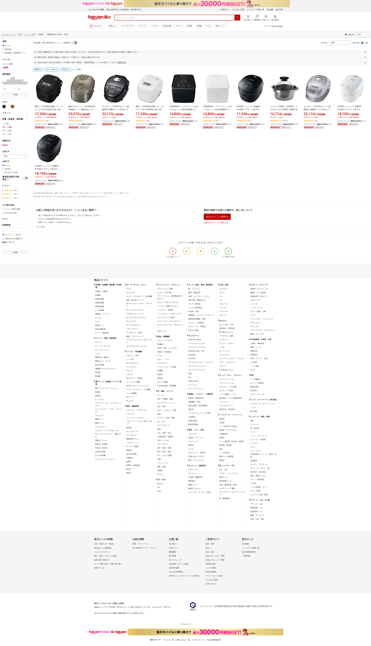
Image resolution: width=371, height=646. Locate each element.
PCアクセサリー (132, 363)
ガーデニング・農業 (227, 488)
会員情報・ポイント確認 (178, 564)
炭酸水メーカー (101, 440)
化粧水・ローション (196, 438)
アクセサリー (162, 363)
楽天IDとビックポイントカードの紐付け (184, 576)
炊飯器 (97, 392)
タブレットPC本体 (164, 293)
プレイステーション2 (196, 370)
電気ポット (99, 419)
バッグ (252, 407)
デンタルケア (131, 435)
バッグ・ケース (256, 308)
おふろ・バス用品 (226, 391)
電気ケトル (99, 423)
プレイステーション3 (196, 366)
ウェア (252, 315)
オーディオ (130, 293)
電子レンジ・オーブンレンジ (106, 388)
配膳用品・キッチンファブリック (201, 315)
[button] (4, 80)
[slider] (2, 84)
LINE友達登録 (210, 572)
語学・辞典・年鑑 (164, 448)
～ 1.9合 (5, 124)
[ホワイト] (8, 106)
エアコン (179, 26)
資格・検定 (161, 467)
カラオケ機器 (162, 382)
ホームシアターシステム (135, 317)
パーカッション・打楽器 (166, 367)
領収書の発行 (210, 564)
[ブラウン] (12, 106)
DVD (159, 491)
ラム (221, 300)
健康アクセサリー (195, 488)
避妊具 (190, 409)
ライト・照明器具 (102, 333)
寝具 (252, 421)
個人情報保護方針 (249, 552)
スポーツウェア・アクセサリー (262, 330)
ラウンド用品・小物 (258, 311)
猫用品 (221, 419)
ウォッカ (222, 308)
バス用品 (253, 362)
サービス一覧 (168, 640)
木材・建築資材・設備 (228, 485)
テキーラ (222, 315)
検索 (16, 95)
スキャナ (129, 374)
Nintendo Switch (194, 340)
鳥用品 (221, 438)
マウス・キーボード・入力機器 (138, 389)
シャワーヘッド (132, 443)
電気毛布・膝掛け (102, 357)
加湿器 (97, 372)
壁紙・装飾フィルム (258, 476)
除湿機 (97, 376)
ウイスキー (223, 289)
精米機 (97, 396)
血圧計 (128, 469)
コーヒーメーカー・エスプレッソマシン (108, 404)
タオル (252, 370)
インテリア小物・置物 (259, 495)
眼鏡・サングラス (257, 334)
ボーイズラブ (162, 444)
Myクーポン (173, 560)
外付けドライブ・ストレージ (137, 386)
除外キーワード (8, 242)
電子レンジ (219, 26)
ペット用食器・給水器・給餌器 (231, 441)
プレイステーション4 (196, 347)
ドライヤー (142, 26)
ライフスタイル (163, 425)
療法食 (221, 460)
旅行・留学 (161, 406)
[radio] (3, 46)
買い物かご (173, 544)
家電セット (113, 26)
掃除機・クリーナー (103, 314)
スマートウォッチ (257, 394)
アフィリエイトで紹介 (214, 576)
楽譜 (159, 414)
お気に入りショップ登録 (215, 560)
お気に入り (173, 548)
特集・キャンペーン (140, 544)
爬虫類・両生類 (225, 445)
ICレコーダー (131, 321)
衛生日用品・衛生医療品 (197, 406)
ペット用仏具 (224, 453)
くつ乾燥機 (99, 310)
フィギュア (223, 340)
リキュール (223, 304)
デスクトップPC (132, 356)
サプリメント (193, 470)
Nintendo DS (193, 381)
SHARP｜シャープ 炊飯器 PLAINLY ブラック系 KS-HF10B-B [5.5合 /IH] (248, 109)
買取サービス (99, 568)
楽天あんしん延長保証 (103, 548)
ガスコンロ (99, 415)
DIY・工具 (223, 470)
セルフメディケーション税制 (105, 613)
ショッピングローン (102, 552)
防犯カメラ (223, 477)
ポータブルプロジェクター (136, 346)
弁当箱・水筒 (193, 311)
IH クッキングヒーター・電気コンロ (108, 435)
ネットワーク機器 (133, 382)
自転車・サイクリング (259, 289)
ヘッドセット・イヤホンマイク (169, 314)
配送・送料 (209, 544)
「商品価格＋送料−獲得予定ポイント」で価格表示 (51, 43)
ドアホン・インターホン (228, 473)
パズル (221, 347)
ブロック (222, 366)
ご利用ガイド (224, 10)
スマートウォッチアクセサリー (169, 321)
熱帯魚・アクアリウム (228, 430)
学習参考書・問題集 (165, 437)
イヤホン (154, 26)
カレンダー (161, 422)
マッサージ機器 (132, 446)
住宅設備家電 (100, 329)
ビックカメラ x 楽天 (96, 10)
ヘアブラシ (130, 414)
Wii (189, 377)
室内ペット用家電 (226, 456)
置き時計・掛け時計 (258, 472)
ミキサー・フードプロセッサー (107, 431)
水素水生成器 (100, 452)
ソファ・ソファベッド (259, 436)
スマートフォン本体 (165, 289)
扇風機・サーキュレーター (105, 369)
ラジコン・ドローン (227, 343)
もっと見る (40, 227)
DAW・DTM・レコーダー (167, 348)
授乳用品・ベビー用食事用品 (230, 398)
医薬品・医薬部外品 (196, 398)
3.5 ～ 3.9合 (7, 131)
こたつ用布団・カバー (259, 487)
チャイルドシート (226, 406)
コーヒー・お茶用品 (196, 323)
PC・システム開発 (164, 455)
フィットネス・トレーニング (261, 319)
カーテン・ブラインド (259, 464)
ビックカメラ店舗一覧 (255, 10)
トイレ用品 (254, 366)
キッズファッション (227, 379)
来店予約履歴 (174, 568)
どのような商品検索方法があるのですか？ (54, 219)
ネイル (190, 449)
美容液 (190, 445)
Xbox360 (191, 358)
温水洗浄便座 (131, 454)
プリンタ (129, 371)
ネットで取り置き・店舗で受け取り (108, 564)
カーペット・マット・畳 (259, 468)
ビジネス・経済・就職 (166, 418)
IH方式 (5, 145)
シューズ (253, 304)
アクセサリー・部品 (134, 333)
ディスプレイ (131, 367)
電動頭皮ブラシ (132, 439)
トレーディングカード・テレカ (231, 358)
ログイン (267, 26)
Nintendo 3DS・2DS (196, 351)
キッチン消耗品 (194, 304)
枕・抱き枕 (254, 428)
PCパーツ (130, 397)
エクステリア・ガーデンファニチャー (232, 493)
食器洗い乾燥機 (101, 444)
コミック (160, 395)
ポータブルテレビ (133, 325)
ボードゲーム (224, 355)
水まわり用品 (193, 330)
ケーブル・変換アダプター (167, 306)
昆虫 (221, 449)
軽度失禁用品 (193, 424)
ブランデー (223, 311)
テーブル (253, 443)
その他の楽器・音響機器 (166, 386)
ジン (221, 296)
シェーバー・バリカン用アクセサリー (139, 422)
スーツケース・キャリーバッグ (262, 404)
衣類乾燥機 (99, 303)
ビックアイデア (128, 26)
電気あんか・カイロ (103, 361)
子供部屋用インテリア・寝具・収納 (263, 455)
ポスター (160, 474)
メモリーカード (132, 329)
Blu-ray (160, 484)
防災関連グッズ (225, 481)
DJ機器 (160, 371)
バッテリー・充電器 (165, 310)
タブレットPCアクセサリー (168, 302)
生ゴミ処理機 (100, 455)
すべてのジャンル (9, 34)
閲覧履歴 (172, 552)
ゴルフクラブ (255, 300)
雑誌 (159, 429)
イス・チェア (255, 451)
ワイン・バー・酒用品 (197, 326)
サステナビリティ (198, 640)
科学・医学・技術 (164, 452)
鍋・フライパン (194, 289)
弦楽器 (159, 374)
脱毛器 (128, 428)
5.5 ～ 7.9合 (7, 134)
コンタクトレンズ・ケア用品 (199, 413)
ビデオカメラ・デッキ (135, 314)
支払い (208, 548)
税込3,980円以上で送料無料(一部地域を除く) (124, 10)
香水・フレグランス (196, 460)
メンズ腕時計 (255, 379)
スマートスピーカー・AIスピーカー (139, 341)
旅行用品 (253, 411)
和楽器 (159, 378)
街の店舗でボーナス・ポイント (144, 548)
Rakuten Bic (99, 17)
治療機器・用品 (194, 402)
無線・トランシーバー (135, 336)
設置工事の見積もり (102, 560)
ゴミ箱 (252, 483)
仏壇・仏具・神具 (257, 519)
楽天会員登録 (277, 26)
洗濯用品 (253, 355)
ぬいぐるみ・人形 (226, 325)
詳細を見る (121, 62)
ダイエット (192, 473)
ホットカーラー (132, 431)
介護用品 (191, 417)
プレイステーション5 (196, 343)
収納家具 (253, 461)
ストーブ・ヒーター (103, 346)
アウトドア (254, 326)
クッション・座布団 (258, 439)
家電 (20, 34)
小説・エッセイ (163, 440)
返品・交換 (209, 552)
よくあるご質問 (238, 10)
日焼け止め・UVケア (196, 456)
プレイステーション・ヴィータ (200, 362)
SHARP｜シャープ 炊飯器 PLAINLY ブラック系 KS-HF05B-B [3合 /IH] (46, 169)
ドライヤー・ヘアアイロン (136, 410)
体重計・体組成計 (133, 465)
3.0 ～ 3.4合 (7, 127)
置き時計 (253, 391)
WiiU (190, 374)
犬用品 (221, 423)
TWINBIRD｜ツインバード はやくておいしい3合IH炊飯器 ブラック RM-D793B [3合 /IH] (183, 109)
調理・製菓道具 (194, 293)
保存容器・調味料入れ (197, 300)
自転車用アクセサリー (259, 296)
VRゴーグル (162, 331)
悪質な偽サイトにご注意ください (131, 613)
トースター (99, 399)
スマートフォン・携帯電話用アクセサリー (170, 297)
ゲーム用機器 (131, 393)
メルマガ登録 (210, 568)
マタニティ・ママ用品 (228, 387)
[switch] (26, 178)
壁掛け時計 (254, 387)
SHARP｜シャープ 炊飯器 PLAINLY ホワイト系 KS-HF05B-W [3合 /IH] (349, 109)
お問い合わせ (210, 584)
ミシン (97, 322)
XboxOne (192, 355)
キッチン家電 (30, 34)
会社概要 (269, 10)
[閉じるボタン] (366, 52)
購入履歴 (172, 556)
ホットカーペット (102, 350)
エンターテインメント (166, 403)
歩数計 (128, 462)
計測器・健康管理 (195, 477)
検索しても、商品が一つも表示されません (54, 222)
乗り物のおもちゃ (226, 332)
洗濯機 (199, 26)
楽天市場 (279, 10)
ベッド (252, 432)
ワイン (221, 293)
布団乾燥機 (99, 306)
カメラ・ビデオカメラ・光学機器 (139, 296)
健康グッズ (192, 485)
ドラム (159, 356)
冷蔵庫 (189, 26)
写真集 (159, 471)
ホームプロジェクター (135, 310)
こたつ (97, 354)
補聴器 (128, 450)
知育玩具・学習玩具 (227, 328)
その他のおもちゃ (226, 370)
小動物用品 (223, 434)
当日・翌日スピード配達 (103, 544)
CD (158, 487)
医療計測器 (192, 421)
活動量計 (129, 458)
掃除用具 (253, 351)
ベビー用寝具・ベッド (228, 394)
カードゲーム (224, 351)
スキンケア (192, 434)
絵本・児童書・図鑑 (165, 399)
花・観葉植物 (224, 498)
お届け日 (5, 161)
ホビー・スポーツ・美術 (166, 410)
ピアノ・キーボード (165, 341)
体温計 (128, 473)
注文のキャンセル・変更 (215, 556)
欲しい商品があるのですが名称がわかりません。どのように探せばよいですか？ (69, 215)
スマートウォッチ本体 (166, 317)
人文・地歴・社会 (164, 433)
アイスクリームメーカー (104, 459)
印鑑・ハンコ (255, 347)
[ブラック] (4, 106)
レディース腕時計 (257, 383)
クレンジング (193, 441)
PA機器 (160, 344)
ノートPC (130, 359)
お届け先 (5, 151)
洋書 (159, 459)
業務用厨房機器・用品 (197, 319)
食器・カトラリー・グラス (198, 296)
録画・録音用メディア (135, 300)
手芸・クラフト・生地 (259, 358)
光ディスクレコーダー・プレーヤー (139, 305)
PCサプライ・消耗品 (134, 378)
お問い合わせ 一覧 (183, 640)
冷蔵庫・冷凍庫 (101, 291)
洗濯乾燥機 (99, 299)
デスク (252, 447)
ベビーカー (223, 402)
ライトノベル (162, 463)
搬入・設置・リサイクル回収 (105, 556)
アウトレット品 (256, 504)
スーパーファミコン (196, 389)
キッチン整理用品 (195, 308)
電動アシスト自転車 (258, 293)
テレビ (208, 26)
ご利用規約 (246, 556)
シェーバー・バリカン (135, 418)
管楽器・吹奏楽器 (164, 352)
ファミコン (192, 385)
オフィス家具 (255, 491)
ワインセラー (100, 427)
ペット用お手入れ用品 (228, 426)
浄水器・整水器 (101, 448)
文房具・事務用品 (257, 343)
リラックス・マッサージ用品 (199, 492)
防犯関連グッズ (256, 508)
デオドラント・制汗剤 (197, 453)
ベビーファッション (227, 383)
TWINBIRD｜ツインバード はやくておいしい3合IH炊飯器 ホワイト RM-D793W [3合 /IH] (217, 109)
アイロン (98, 318)
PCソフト (130, 401)
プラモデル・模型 (226, 336)
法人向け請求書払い (177, 572)
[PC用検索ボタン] (237, 17)
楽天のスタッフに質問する (217, 217)
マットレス (254, 424)
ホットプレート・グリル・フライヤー (108, 410)
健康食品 (191, 481)
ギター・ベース (163, 359)
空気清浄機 (166, 26)
